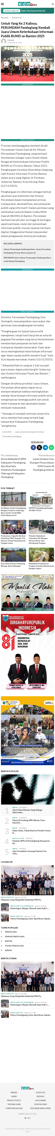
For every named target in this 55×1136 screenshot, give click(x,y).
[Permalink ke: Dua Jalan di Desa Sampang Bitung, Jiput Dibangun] (13, 555)
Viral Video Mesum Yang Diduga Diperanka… (27, 811)
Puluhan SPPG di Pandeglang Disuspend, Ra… (31, 842)
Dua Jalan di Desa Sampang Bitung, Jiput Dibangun (13, 564)
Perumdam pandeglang (11, 436)
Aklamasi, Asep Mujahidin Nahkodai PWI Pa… (21, 900)
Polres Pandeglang (14, 946)
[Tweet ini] (39, 447)
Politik (21, 838)
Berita (14, 807)
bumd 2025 (7, 432)
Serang (8, 950)
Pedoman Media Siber (40, 1108)
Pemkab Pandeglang (14, 936)
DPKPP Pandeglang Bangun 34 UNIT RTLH (41, 509)
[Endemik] (27, 3)
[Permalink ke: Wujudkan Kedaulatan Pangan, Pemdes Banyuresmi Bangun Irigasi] (41, 555)
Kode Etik (40, 1092)
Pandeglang (11, 932)
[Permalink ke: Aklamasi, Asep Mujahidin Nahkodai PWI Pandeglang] (27, 880)
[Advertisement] (27, 1050)
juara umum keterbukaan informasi (29, 432)
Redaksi (40, 1096)
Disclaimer (40, 1100)
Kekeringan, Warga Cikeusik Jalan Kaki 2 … (29, 908)
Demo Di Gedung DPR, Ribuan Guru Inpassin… (28, 821)
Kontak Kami (40, 1104)
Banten (8, 941)
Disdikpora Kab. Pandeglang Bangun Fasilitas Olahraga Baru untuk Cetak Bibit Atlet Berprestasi (13, 511)
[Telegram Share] (45, 447)
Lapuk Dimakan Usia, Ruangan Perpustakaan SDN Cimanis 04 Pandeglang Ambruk (42, 462)
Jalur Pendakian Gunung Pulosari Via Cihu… (29, 852)
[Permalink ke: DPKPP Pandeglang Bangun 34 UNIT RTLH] (41, 499)
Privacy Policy (14, 1100)
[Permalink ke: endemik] (3, 40)
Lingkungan (29, 906)
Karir (14, 1096)
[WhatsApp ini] (51, 447)
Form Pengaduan (14, 1108)
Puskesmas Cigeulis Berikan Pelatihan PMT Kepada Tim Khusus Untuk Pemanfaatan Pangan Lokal (13, 539)
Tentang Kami (14, 1104)
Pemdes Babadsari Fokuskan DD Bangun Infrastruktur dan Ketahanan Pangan (38, 539)
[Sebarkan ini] (33, 447)
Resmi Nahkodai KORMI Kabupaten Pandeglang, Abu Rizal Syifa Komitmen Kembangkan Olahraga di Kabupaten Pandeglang (13, 466)
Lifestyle (10, 897)
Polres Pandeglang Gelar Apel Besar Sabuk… (30, 918)
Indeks (14, 1092)
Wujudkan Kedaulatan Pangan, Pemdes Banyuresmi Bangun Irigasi (41, 565)
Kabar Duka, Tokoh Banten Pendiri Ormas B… (31, 831)
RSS (28, 1118)
